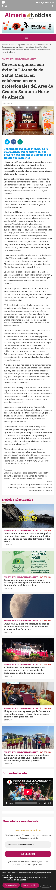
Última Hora (45, 530)
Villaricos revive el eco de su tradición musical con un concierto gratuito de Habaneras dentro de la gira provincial (28, 650)
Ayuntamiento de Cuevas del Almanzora (19, 59)
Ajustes (45, 885)
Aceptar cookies (11, 885)
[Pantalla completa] (49, 803)
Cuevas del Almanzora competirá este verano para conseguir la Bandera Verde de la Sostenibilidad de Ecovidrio (28, 562)
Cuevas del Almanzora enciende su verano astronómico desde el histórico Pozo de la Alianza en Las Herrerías (28, 606)
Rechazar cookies (29, 885)
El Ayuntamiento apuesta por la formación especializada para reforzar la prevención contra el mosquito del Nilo (28, 693)
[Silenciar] (45, 803)
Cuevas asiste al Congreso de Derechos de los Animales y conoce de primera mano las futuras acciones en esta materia (30, 486)
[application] (28, 792)
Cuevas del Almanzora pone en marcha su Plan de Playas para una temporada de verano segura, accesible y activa (28, 737)
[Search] (52, 6)
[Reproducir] (6, 803)
